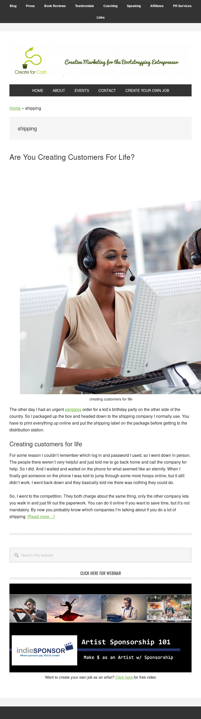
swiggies (73, 409)
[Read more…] (40, 516)
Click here (124, 677)
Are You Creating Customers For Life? (72, 156)
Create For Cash (100, 60)
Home (15, 108)
